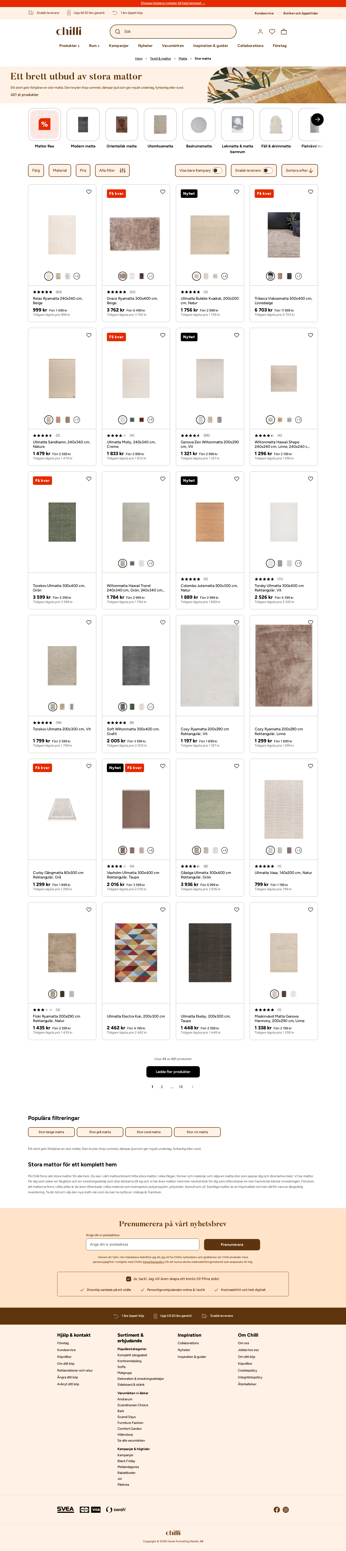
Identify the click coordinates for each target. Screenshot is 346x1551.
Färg (36, 170)
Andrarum (124, 1399)
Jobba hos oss (248, 1350)
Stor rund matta (149, 1132)
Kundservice (264, 13)
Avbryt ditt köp (68, 1384)
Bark (120, 1411)
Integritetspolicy (154, 1262)
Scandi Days (126, 1417)
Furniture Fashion (130, 1423)
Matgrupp (124, 1373)
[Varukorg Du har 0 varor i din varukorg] (284, 32)
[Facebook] (277, 1510)
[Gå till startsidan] (74, 32)
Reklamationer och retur (75, 1370)
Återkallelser (247, 1384)
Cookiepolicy (247, 1370)
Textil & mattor (160, 59)
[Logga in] (260, 32)
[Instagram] (286, 1510)
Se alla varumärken (131, 1441)
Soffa (121, 1367)
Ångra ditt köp (67, 1377)
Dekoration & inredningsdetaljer (140, 1379)
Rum (93, 45)
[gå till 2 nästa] (317, 119)
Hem (138, 59)
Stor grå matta (100, 1132)
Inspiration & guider (210, 45)
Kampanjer (119, 45)
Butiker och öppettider (300, 13)
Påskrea (123, 1485)
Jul (119, 1479)
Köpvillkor (64, 1357)
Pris (83, 170)
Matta (183, 59)
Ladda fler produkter (173, 1071)
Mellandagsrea (128, 1467)
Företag (280, 45)
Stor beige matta (51, 1132)
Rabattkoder (126, 1473)
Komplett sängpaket (132, 1355)
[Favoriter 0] (272, 32)
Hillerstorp (125, 1435)
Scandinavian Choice (132, 1405)
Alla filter (107, 170)
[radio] (48, 276)
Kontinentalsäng (129, 1361)
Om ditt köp (65, 1364)
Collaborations (250, 45)
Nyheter (145, 45)
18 (181, 1087)
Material (60, 170)
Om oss (243, 1343)
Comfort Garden (129, 1429)
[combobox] (300, 170)
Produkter (68, 45)
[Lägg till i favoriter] (89, 192)
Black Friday (126, 1461)
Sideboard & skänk (131, 1385)
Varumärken (173, 45)
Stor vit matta (197, 1132)
